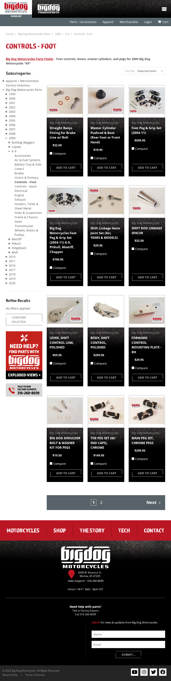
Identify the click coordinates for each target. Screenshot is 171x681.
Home (10, 34)
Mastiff (16, 239)
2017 (12, 270)
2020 (12, 283)
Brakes (19, 173)
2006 (12, 125)
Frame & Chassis (26, 217)
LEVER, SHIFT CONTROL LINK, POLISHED (62, 342)
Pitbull (16, 243)
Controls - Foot (83, 34)
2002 (12, 107)
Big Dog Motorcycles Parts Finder (29, 59)
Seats (18, 222)
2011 (12, 261)
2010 (12, 257)
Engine (19, 195)
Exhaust (20, 200)
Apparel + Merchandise (22, 81)
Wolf (15, 252)
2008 (12, 134)
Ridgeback (19, 248)
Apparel (108, 22)
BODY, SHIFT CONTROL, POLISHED (100, 342)
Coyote (16, 147)
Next (152, 502)
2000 (12, 98)
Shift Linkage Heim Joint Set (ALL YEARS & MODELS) (105, 233)
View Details (64, 101)
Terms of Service (35, 674)
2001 (12, 103)
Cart (165, 22)
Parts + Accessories (83, 22)
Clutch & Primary (26, 178)
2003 (12, 112)
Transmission (24, 226)
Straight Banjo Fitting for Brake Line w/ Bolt (62, 132)
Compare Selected (19, 319)
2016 (12, 265)
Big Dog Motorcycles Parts (34, 34)
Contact (154, 530)
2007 (12, 129)
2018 (12, 274)
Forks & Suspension (28, 213)
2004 (12, 116)
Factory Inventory (18, 85)
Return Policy (10, 674)
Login (148, 22)
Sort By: (130, 71)
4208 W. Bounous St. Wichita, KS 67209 (90, 574)
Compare (59, 153)
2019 (12, 279)
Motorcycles (23, 530)
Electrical (21, 191)
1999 (12, 94)
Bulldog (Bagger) (23, 142)
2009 (58, 34)
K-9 (67, 34)
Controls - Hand (25, 186)
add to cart (65, 168)
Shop (59, 530)
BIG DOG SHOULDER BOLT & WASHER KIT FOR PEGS (65, 443)
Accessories (23, 156)
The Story (92, 530)
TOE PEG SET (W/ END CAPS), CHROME (103, 443)
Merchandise (129, 22)
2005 (12, 120)
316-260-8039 (88, 614)
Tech (124, 530)
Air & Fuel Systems (27, 160)
